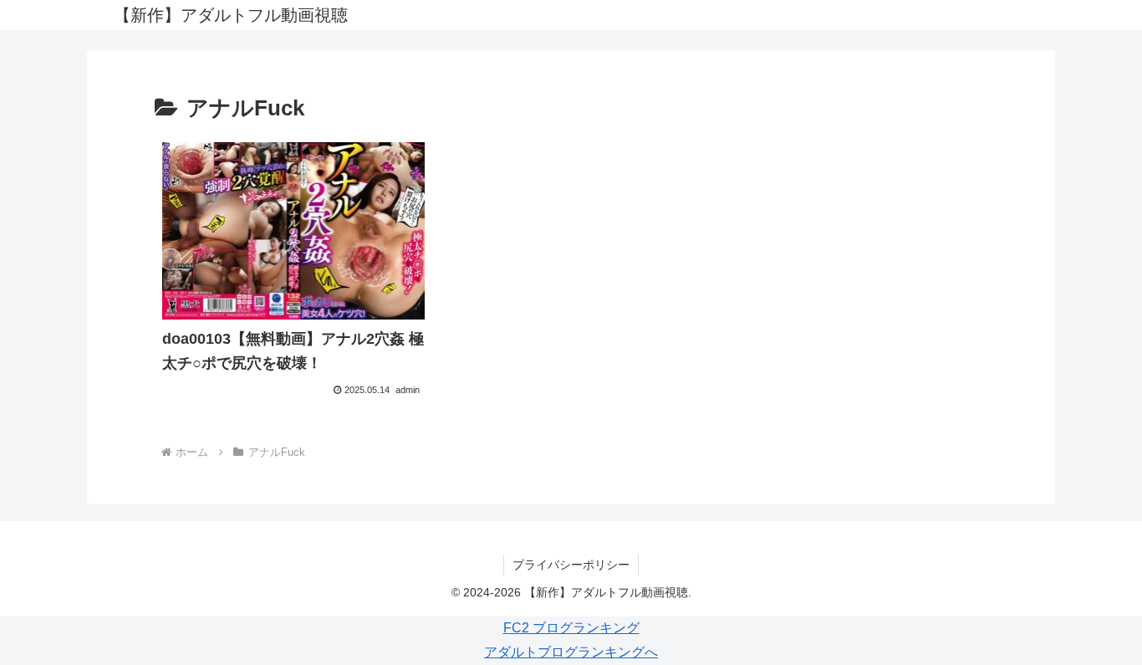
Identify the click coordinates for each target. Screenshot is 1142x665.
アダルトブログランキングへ (571, 652)
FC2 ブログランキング (571, 628)
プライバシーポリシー (571, 564)
